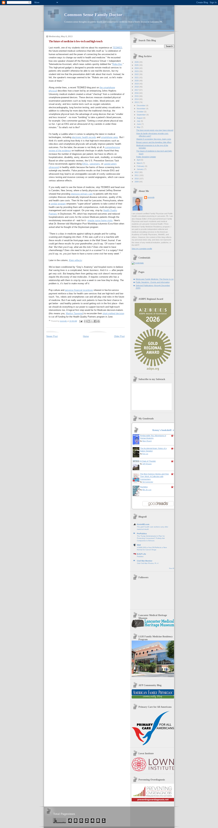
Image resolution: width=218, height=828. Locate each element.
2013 (137, 102)
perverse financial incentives (79, 290)
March (140, 163)
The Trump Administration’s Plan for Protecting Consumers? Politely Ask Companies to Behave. (151, 538)
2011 (137, 175)
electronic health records (84, 137)
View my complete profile (142, 249)
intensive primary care (82, 194)
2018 (137, 87)
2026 (137, 62)
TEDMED (117, 47)
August (140, 118)
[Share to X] (92, 321)
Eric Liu (145, 454)
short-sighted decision (113, 313)
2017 (137, 90)
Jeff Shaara (147, 464)
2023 (137, 71)
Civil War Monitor (144, 561)
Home (86, 336)
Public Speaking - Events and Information (153, 282)
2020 (137, 81)
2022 (137, 74)
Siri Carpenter (147, 482)
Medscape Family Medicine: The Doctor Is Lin (155, 279)
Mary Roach (147, 441)
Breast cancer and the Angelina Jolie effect (153, 142)
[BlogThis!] (88, 321)
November (141, 109)
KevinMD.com (143, 524)
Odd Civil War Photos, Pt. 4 (147, 563)
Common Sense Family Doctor (93, 14)
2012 (137, 172)
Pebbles (140, 556)
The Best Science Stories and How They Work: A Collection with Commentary (154, 476)
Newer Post (52, 336)
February (141, 166)
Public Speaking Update (146, 157)
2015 (137, 96)
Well (139, 545)
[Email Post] (80, 321)
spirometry (95, 164)
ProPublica (142, 534)
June (139, 124)
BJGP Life (141, 554)
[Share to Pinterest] (98, 321)
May (139, 127)
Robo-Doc (117, 64)
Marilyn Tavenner (74, 313)
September (141, 115)
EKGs (85, 164)
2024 (137, 68)
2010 (137, 179)
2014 (137, 99)
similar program (58, 203)
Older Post (119, 336)
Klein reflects (75, 260)
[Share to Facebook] (95, 321)
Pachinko (144, 487)
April (139, 160)
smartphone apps (109, 137)
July (139, 121)
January (140, 169)
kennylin (151, 197)
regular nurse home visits (100, 220)
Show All (171, 568)
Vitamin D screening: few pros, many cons (153, 139)
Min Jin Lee (146, 490)
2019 (137, 84)
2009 (137, 182)
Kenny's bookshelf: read (164, 430)
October (140, 112)
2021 (137, 78)
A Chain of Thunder (148, 461)
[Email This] (85, 321)
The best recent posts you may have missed (154, 130)
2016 (137, 93)
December (141, 105)
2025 (137, 65)
